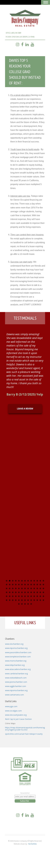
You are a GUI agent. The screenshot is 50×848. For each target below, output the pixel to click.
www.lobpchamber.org (15, 665)
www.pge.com (11, 706)
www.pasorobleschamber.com (18, 652)
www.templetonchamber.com (18, 656)
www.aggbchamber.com (15, 686)
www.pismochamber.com (16, 682)
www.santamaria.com (14, 694)
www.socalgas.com (13, 710)
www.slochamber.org (14, 644)
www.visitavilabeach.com (16, 677)
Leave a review (25, 408)
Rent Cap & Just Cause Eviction (18, 719)
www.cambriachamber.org (16, 673)
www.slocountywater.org (16, 715)
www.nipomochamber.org (16, 648)
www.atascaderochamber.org (18, 669)
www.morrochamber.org (15, 660)
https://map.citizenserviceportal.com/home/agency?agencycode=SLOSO (25, 728)
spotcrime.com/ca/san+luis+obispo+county (24, 734)
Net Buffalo (32, 844)
